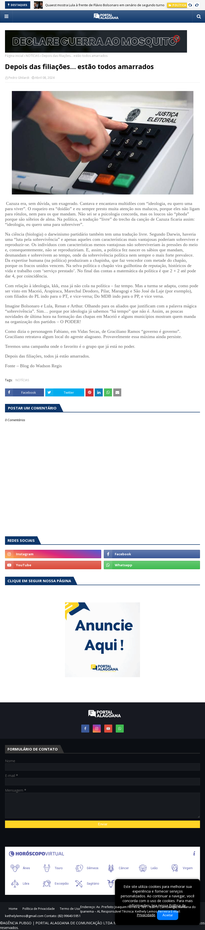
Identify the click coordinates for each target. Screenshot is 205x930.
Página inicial (14, 56)
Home (13, 909)
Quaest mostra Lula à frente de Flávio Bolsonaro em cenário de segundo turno (104, 4)
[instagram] (53, 554)
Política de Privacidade (38, 909)
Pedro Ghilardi (18, 78)
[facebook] (152, 554)
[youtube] (53, 565)
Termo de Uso (70, 909)
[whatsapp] (152, 565)
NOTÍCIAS (32, 56)
